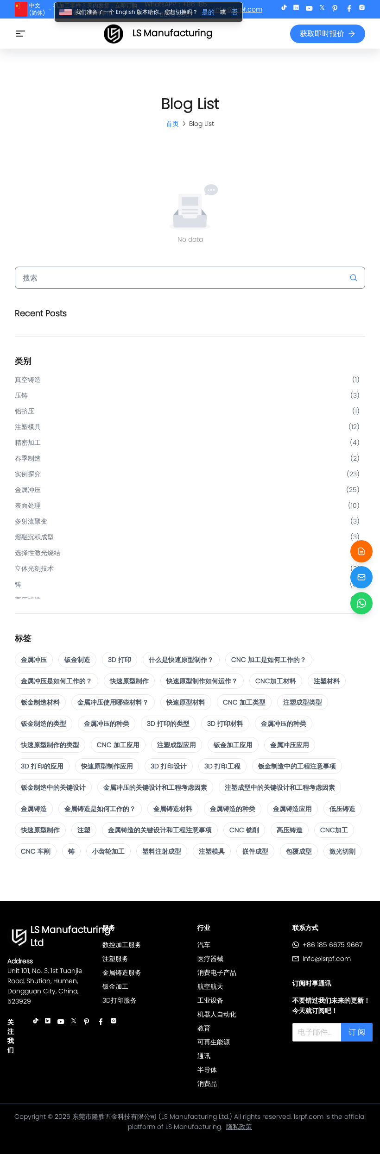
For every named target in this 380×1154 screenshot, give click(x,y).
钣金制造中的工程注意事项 (297, 766)
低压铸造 (342, 808)
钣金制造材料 (40, 702)
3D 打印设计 (169, 766)
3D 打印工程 (222, 766)
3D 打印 (119, 659)
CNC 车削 (36, 851)
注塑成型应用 (176, 744)
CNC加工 (334, 830)
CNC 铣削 (244, 830)
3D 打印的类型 (168, 723)
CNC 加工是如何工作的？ (268, 659)
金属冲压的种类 (106, 723)
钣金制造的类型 (43, 723)
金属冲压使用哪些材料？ (113, 702)
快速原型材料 (185, 702)
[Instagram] (362, 9)
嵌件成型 (255, 851)
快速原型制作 (129, 681)
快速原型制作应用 (107, 766)
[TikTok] (284, 9)
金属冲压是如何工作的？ (56, 681)
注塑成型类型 (302, 702)
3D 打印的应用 (42, 766)
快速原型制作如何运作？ (202, 681)
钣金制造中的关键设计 (53, 787)
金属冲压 (34, 659)
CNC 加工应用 (118, 744)
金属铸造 (34, 808)
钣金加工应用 (233, 744)
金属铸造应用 (292, 808)
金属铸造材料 (172, 808)
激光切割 (342, 851)
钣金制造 (77, 659)
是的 (208, 12)
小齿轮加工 (108, 851)
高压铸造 (290, 830)
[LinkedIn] (296, 9)
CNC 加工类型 (244, 702)
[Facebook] (349, 9)
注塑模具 (212, 851)
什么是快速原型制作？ (181, 659)
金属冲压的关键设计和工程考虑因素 (155, 787)
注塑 (83, 830)
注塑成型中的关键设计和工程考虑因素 (280, 787)
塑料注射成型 (161, 851)
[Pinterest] (335, 9)
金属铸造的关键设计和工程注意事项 (160, 830)
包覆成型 (299, 851)
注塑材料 (327, 681)
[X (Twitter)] (322, 9)
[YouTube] (309, 9)
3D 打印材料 (225, 723)
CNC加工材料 (275, 681)
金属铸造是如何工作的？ (100, 808)
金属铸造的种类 (232, 808)
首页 (172, 123)
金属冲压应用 (289, 744)
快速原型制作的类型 (50, 744)
